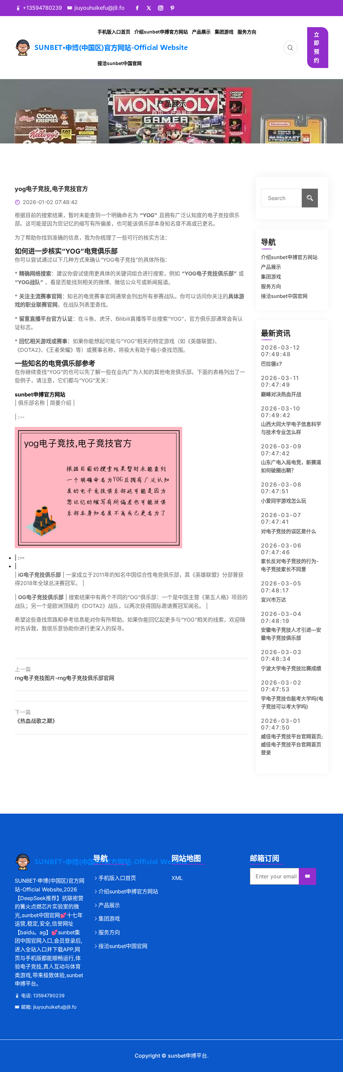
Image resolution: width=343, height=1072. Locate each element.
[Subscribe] (307, 876)
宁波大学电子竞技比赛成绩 (291, 668)
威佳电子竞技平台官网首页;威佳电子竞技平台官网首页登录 (292, 744)
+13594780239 (42, 7)
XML (177, 878)
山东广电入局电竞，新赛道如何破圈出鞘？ (291, 466)
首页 (157, 112)
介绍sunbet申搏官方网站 (161, 32)
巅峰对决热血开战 (281, 394)
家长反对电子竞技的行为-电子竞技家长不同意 (290, 565)
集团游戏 (224, 32)
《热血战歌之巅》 (36, 720)
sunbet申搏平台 (187, 1055)
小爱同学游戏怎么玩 (283, 501)
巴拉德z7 (271, 364)
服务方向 (246, 32)
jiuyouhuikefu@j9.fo (99, 7)
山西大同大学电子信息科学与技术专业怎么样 (291, 428)
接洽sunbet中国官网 (119, 63)
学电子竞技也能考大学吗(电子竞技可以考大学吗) (292, 702)
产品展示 (201, 32)
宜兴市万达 (273, 599)
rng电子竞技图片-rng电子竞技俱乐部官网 (64, 678)
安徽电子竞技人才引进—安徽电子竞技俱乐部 (291, 634)
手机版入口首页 (113, 32)
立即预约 (316, 47)
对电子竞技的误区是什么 (288, 531)
